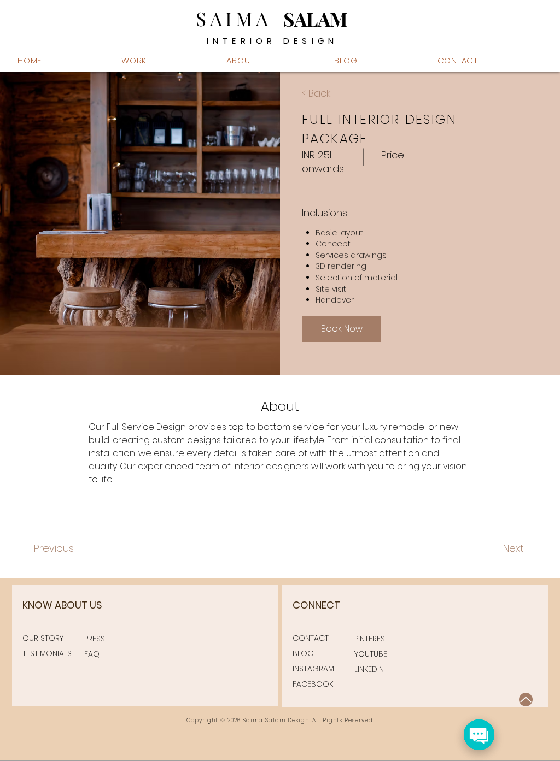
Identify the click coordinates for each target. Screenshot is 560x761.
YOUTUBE (370, 653)
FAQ (92, 653)
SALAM (315, 19)
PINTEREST (371, 638)
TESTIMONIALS (47, 653)
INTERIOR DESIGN (273, 40)
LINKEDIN (369, 669)
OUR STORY (42, 638)
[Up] (526, 699)
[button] (272, 60)
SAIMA (234, 18)
